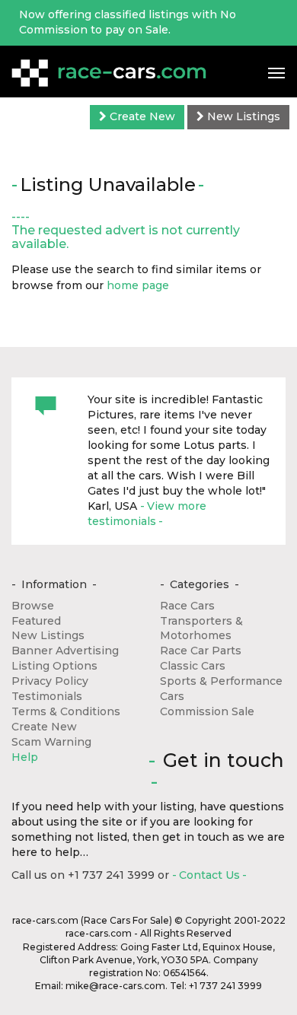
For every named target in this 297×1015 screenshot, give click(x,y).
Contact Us (209, 875)
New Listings (242, 116)
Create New (141, 116)
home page (138, 285)
